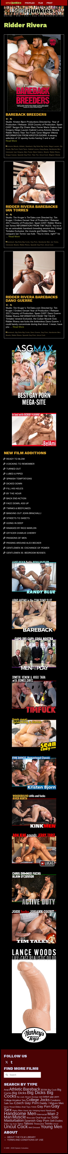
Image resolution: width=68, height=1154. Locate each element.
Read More (11, 141)
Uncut (55, 1124)
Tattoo (20, 1124)
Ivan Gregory (18, 152)
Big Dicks (19, 1093)
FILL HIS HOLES (14, 488)
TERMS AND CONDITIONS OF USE (25, 1140)
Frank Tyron (23, 149)
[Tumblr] (11, 1062)
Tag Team (13, 1124)
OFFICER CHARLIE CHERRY (21, 533)
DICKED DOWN (14, 483)
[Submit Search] (6, 1075)
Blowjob (28, 1097)
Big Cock (52, 1090)
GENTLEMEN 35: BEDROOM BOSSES (25, 552)
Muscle (46, 152)
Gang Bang (44, 149)
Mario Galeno (38, 152)
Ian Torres (54, 242)
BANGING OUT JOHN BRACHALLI (23, 513)
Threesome (39, 1124)
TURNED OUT (13, 468)
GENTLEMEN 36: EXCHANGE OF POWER (27, 548)
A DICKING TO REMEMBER (20, 464)
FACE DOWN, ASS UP (17, 503)
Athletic (22, 146)
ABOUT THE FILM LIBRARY (21, 1137)
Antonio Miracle (13, 146)
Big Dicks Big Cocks (41, 146)
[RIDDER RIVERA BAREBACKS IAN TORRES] (34, 182)
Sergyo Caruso (11, 155)
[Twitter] (6, 1062)
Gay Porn (34, 242)
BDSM (44, 1089)
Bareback (29, 146)
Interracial (9, 152)
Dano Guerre (35, 332)
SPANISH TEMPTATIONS (19, 478)
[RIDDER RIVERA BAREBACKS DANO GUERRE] (34, 272)
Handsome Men (55, 149)
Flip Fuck (14, 149)
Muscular (31, 1118)
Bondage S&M (37, 1097)
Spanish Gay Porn (24, 155)
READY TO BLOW (15, 459)
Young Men (51, 1126)
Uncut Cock (44, 155)
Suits (6, 1124)
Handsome (51, 1110)
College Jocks (38, 1100)
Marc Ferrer (28, 152)
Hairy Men (17, 1110)
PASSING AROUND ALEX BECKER (23, 543)
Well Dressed (34, 1127)
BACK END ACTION (16, 498)
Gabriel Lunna (33, 149)
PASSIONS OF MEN (16, 538)
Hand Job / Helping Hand (34, 1111)
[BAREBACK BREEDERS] (34, 73)
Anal (6, 1089)
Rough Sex (46, 1118)
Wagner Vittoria (54, 155)
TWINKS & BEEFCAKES (18, 508)
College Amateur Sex (15, 1100)
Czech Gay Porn (26, 1103)
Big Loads (21, 1097)
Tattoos (28, 1123)
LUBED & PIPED (14, 473)
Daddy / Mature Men (52, 1103)
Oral (38, 1117)
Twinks (49, 1123)
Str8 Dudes (56, 1120)
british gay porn (51, 1096)
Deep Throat (9, 1107)
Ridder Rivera (55, 152)
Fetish (34, 1107)
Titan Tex (35, 155)
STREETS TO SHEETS (18, 518)
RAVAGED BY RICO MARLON (21, 528)
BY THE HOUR (13, 493)
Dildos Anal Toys (23, 1107)
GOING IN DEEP (14, 523)
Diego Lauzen (54, 146)
